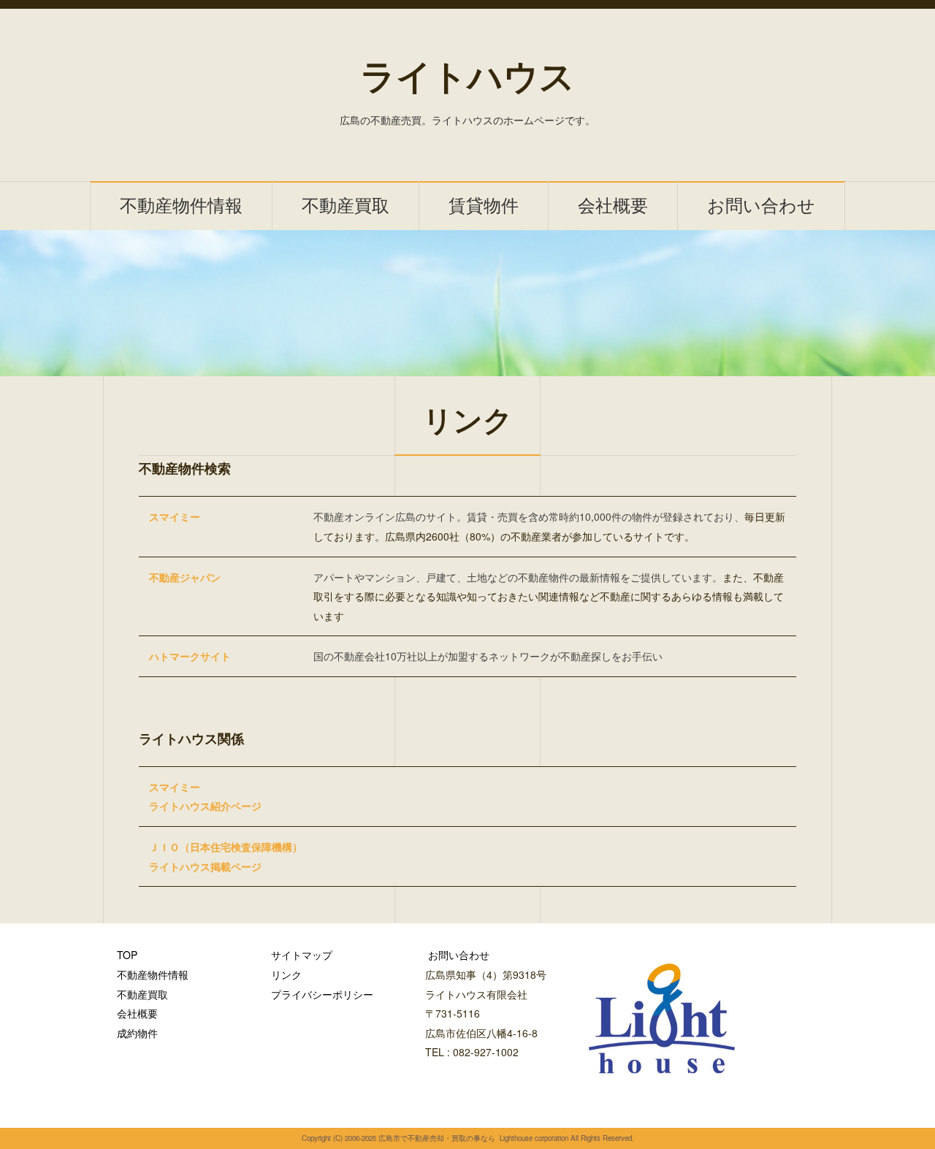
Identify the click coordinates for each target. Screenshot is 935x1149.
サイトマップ (301, 954)
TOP (127, 954)
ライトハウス (467, 77)
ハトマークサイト (190, 656)
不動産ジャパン (185, 577)
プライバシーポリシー (322, 994)
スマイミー (174, 516)
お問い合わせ (761, 205)
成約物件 (137, 1033)
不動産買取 (345, 205)
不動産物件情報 (181, 205)
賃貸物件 (484, 205)
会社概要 (613, 205)
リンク (286, 974)
